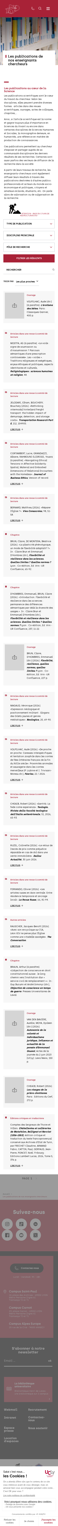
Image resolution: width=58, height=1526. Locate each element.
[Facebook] (7, 1235)
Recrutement (37, 1409)
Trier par (8, 281)
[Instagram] (7, 1223)
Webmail (10, 1409)
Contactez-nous (30, 1268)
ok (49, 1360)
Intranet (10, 1417)
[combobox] (29, 223)
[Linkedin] (35, 1223)
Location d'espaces (11, 1440)
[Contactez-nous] (33, 9)
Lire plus (15, 430)
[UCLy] (12, 9)
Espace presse (9, 1429)
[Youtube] (21, 1235)
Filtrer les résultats (29, 258)
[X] (35, 1235)
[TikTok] (21, 1223)
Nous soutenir (38, 1428)
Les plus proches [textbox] (25, 281)
